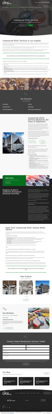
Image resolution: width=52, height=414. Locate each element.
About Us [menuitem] (6, 7)
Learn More (46, 373)
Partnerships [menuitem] (31, 7)
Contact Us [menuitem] (40, 7)
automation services (42, 189)
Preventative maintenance (32, 142)
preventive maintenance (23, 251)
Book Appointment (23, 25)
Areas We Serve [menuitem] (21, 7)
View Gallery (26, 299)
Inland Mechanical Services (31, 63)
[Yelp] (7, 407)
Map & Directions (43, 401)
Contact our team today (31, 199)
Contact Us (30, 25)
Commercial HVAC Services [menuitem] (13, 7)
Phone (4, 348)
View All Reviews (9, 328)
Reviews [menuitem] (35, 7)
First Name (4, 345)
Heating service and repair (32, 141)
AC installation (42, 140)
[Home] (7, 2)
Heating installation (43, 141)
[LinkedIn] (9, 407)
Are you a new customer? (6, 353)
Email (27, 348)
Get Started (8, 182)
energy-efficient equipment (24, 257)
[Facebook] (5, 407)
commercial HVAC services (7, 46)
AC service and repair (32, 140)
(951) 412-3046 (34, 268)
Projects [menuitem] (26, 7)
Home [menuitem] (4, 7)
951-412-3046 (45, 2)
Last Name (28, 345)
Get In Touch (46, 6)
